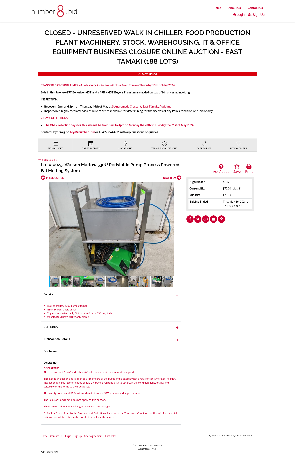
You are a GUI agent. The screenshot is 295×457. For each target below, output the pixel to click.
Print (249, 171)
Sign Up (259, 15)
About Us (234, 8)
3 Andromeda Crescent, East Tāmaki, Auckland (142, 106)
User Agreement (93, 436)
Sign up (78, 436)
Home (217, 8)
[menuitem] (217, 8)
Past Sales (110, 436)
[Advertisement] (220, 248)
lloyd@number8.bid (82, 132)
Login (240, 15)
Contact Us (255, 8)
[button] (178, 185)
